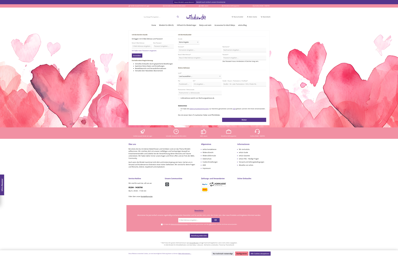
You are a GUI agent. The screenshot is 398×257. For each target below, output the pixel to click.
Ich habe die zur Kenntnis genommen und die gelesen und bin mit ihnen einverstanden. (200, 224)
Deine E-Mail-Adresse (138, 43)
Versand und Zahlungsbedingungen (251, 162)
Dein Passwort (157, 43)
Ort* (194, 81)
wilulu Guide (243, 152)
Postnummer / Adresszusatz (186, 89)
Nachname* (226, 47)
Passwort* (226, 54)
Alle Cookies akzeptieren (260, 254)
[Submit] (215, 220)
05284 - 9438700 (136, 187)
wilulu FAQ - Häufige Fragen (249, 159)
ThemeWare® (230, 245)
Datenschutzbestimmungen (199, 109)
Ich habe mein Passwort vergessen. (144, 51)
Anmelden (137, 55)
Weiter (244, 120)
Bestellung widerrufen (199, 236)
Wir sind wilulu (244, 149)
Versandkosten (194, 243)
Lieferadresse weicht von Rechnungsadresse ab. (198, 98)
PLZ (179, 81)
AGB (234, 109)
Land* (180, 73)
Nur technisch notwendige (223, 254)
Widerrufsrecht (208, 152)
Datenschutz (207, 159)
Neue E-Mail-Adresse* (184, 54)
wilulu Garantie (244, 156)
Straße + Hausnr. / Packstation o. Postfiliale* (235, 81)
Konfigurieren (242, 254)
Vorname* (181, 47)
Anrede (180, 39)
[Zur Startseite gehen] (199, 17)
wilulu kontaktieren (209, 149)
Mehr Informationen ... (184, 253)
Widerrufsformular (209, 156)
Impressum (207, 168)
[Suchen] (177, 17)
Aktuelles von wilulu (246, 165)
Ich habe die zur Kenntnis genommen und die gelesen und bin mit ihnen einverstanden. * (223, 110)
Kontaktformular (147, 196)
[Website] (167, 184)
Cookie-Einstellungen (210, 162)
